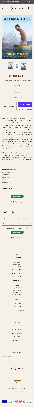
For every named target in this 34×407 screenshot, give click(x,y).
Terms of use (17, 326)
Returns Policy (17, 337)
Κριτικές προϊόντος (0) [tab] (9, 218)
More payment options (25, 109)
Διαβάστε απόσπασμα (7, 177)
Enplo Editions (22, 388)
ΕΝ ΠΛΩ (17, 92)
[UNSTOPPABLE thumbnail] (10, 66)
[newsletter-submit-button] (31, 357)
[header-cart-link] (31, 8)
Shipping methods (17, 329)
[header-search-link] (28, 8)
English (17, 382)
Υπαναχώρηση (17, 340)
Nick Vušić (17, 85)
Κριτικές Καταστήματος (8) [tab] (24, 218)
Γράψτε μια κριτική (17, 196)
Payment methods (17, 333)
